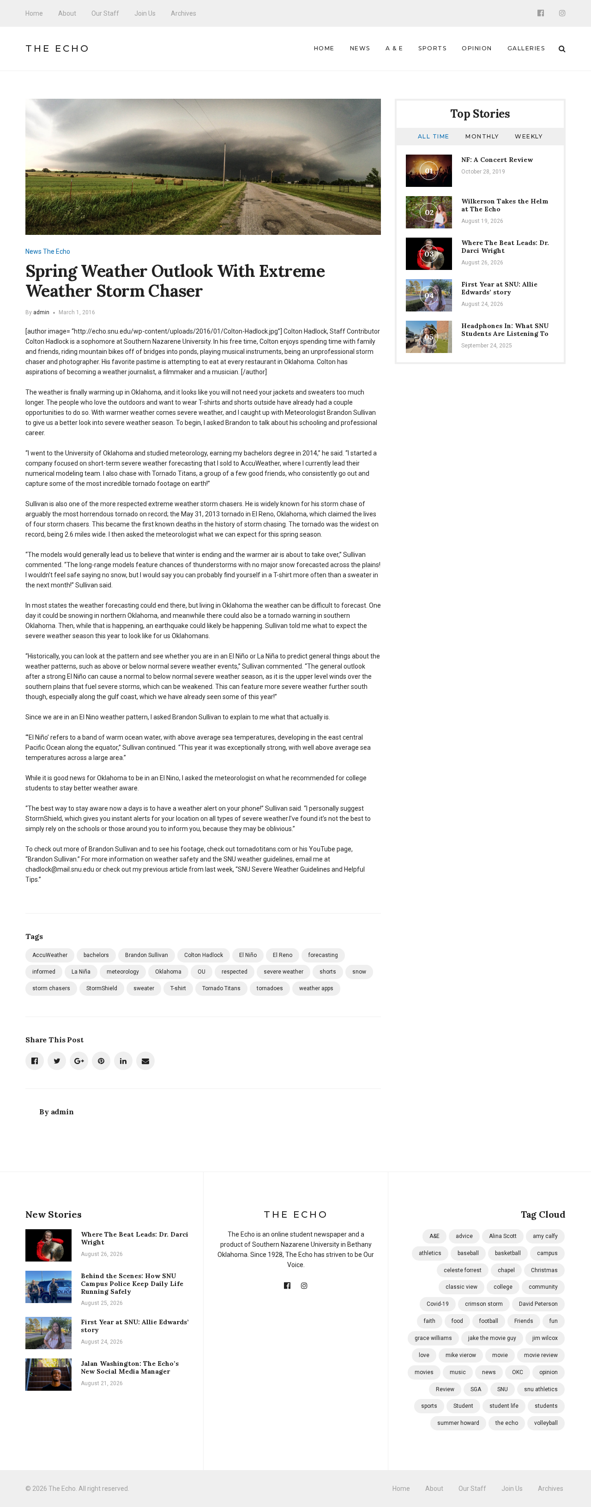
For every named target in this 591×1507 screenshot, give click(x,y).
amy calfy (545, 1236)
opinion (548, 1372)
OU (201, 972)
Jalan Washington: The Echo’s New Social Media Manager (130, 1367)
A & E (395, 48)
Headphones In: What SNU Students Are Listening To (505, 330)
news (489, 1372)
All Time (434, 136)
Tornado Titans (221, 988)
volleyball (546, 1423)
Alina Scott (503, 1236)
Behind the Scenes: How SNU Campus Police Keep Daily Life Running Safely (132, 1284)
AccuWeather (49, 955)
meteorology (123, 972)
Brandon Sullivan (146, 955)
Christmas (544, 1270)
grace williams (433, 1338)
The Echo (57, 48)
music (458, 1372)
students (546, 1406)
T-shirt (178, 988)
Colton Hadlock (203, 955)
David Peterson (538, 1304)
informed (43, 972)
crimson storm (484, 1304)
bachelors (96, 955)
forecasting (323, 955)
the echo (506, 1423)
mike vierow (461, 1355)
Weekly (529, 136)
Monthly (482, 136)
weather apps (316, 988)
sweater (143, 988)
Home (34, 13)
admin (41, 312)
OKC (517, 1372)
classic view (461, 1287)
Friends (523, 1321)
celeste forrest (463, 1270)
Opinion (477, 48)
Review (445, 1389)
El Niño (248, 955)
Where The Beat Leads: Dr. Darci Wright (505, 247)
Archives (183, 13)
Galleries (526, 48)
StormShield (101, 988)
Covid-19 (438, 1304)
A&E (434, 1236)
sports (429, 1406)
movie (500, 1355)
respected (234, 972)
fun (553, 1321)
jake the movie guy (492, 1338)
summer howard (458, 1423)
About (67, 13)
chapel (506, 1270)
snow (359, 972)
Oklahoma (168, 972)
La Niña (81, 972)
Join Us (145, 13)
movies (424, 1372)
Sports (432, 48)
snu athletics (541, 1389)
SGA (475, 1389)
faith (429, 1321)
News (360, 48)
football (488, 1321)
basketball (508, 1253)
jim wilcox (545, 1338)
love (424, 1355)
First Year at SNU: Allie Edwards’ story (499, 288)
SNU (502, 1389)
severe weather (283, 972)
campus (547, 1253)
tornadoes (270, 988)
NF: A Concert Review (497, 159)
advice (464, 1236)
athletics (430, 1253)
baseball (468, 1253)
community (543, 1287)
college (503, 1287)
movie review (541, 1355)
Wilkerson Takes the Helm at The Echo (505, 205)
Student (463, 1406)
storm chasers (51, 988)
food (457, 1321)
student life (504, 1406)
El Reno (282, 955)
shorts (328, 972)
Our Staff (105, 13)
